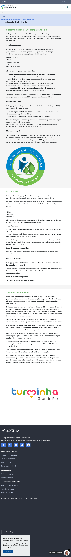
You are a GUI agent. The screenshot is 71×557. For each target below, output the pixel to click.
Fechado (66, 2)
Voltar (3, 16)
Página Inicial (5, 19)
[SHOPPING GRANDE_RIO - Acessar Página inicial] (9, 7)
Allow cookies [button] (8, 551)
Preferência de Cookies (9, 466)
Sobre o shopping (7, 474)
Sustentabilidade (7, 477)
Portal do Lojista (7, 493)
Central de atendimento (9, 485)
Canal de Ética (6, 462)
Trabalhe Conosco (7, 489)
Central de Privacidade (9, 455)
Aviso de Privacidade (8, 459)
